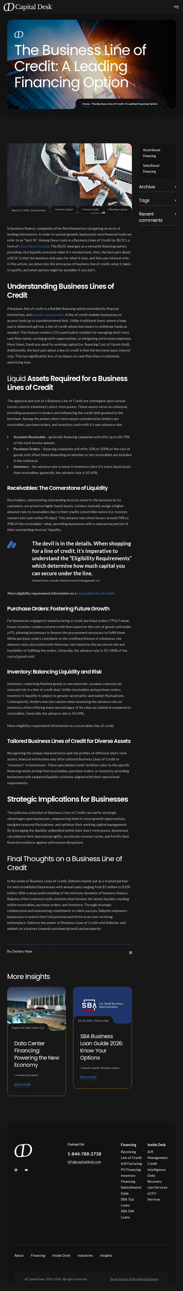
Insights (106, 1255)
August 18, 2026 (21, 1027)
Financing (38, 1255)
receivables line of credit (95, 593)
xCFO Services (153, 1196)
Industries (85, 1255)
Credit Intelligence (156, 1166)
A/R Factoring (131, 1163)
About (19, 1255)
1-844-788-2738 (84, 1153)
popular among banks (48, 315)
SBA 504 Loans (127, 1214)
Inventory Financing (128, 1178)
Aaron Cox (38, 1027)
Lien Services (157, 1187)
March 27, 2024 (20, 210)
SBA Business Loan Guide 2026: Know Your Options (101, 1047)
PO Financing (131, 1170)
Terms (114, 1279)
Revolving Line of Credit (131, 1155)
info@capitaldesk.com (84, 1162)
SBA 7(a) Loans (127, 1202)
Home (86, 103)
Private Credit (90, 209)
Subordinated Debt (131, 1190)
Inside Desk (61, 1255)
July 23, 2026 (85, 1020)
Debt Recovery (154, 1178)
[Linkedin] (130, 952)
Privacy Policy (128, 1279)
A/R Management (157, 1155)
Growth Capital (63, 209)
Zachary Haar (38, 210)
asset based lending (34, 246)
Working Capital (118, 209)
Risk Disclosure (148, 1279)
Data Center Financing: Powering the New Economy (36, 1054)
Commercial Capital (26, 1075)
